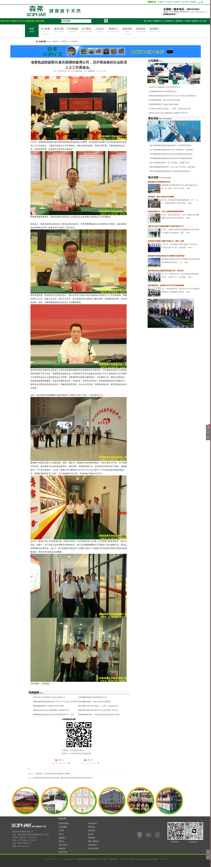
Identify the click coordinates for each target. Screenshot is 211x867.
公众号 (22, 21)
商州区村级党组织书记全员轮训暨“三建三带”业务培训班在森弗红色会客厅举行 (63, 778)
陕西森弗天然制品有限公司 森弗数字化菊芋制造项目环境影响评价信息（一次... (174, 259)
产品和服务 (72, 30)
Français (168, 2)
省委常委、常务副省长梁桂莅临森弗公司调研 (102, 715)
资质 (145, 21)
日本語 (193, 2)
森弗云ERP (5, 21)
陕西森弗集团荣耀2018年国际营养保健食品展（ (173, 171)
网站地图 (40, 21)
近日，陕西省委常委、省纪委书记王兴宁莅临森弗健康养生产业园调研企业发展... (173, 288)
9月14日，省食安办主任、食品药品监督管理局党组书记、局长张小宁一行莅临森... (173, 274)
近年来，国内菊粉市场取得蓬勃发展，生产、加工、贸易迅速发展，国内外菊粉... (173, 200)
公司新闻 (73, 41)
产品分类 (62, 818)
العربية (200, 2)
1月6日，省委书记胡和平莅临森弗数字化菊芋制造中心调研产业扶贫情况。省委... (173, 229)
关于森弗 (45, 31)
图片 (33, 21)
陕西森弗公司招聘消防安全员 (95, 697)
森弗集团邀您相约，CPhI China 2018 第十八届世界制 (175, 167)
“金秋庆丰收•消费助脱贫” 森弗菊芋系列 (54, 710)
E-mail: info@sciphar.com (198, 12)
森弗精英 (179, 21)
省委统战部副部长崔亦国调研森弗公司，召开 (56, 715)
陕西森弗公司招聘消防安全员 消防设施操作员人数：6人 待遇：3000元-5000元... (173, 185)
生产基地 (86, 30)
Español (177, 2)
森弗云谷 (163, 859)
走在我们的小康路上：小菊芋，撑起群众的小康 (172, 109)
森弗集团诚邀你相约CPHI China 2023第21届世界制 (58, 702)
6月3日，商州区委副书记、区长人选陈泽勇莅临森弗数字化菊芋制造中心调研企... (173, 214)
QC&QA (100, 30)
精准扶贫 (195, 21)
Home (49, 41)
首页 (31, 30)
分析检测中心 (169, 21)
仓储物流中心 (158, 21)
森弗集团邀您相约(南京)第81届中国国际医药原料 (173, 158)
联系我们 (154, 30)
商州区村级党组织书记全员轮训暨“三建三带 (101, 710)
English (161, 2)
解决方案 (59, 30)
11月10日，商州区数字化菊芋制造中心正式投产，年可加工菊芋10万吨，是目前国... (173, 244)
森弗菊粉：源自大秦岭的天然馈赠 (97, 702)
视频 (28, 21)
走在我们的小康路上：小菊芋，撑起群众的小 (101, 706)
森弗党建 (127, 31)
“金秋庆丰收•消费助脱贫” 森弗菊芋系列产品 (171, 113)
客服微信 (175, 842)
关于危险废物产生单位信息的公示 (52, 697)
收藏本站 (14, 21)
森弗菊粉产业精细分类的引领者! (51, 706)
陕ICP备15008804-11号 (52, 859)
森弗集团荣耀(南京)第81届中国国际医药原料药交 (173, 154)
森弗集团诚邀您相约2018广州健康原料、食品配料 (174, 150)
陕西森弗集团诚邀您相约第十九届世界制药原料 (173, 145)
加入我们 (203, 21)
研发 (150, 21)
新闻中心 (113, 30)
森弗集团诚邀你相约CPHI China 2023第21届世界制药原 (175, 96)
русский (185, 2)
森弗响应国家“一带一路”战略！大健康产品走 (172, 163)
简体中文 (56, 41)
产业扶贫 (187, 21)
